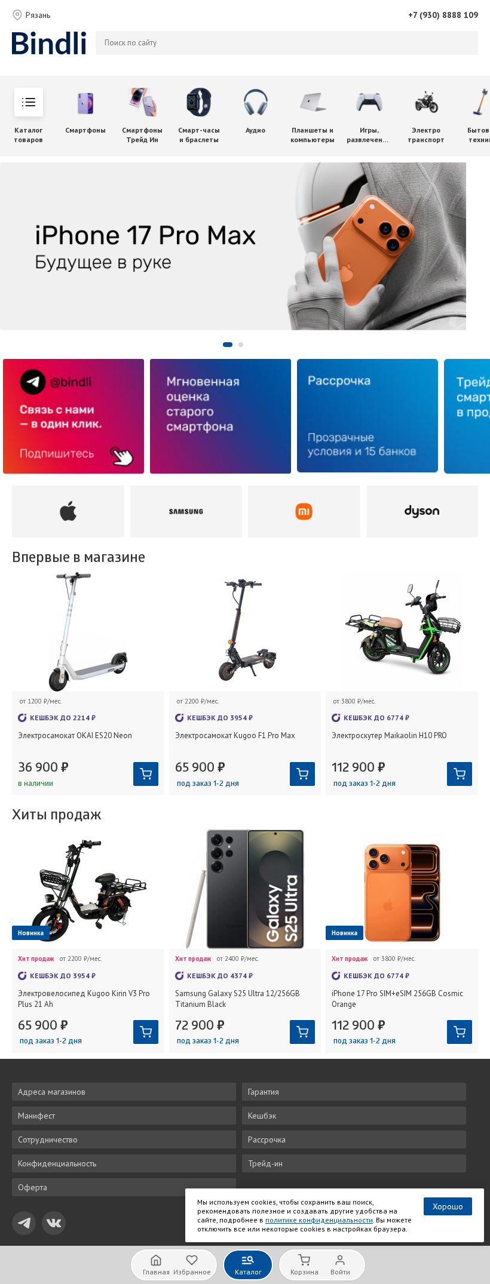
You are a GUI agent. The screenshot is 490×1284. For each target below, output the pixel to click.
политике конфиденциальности (319, 1219)
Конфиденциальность (57, 1163)
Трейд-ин (265, 1163)
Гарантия (263, 1091)
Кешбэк (262, 1115)
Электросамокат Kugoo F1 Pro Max (235, 735)
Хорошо (448, 1206)
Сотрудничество (48, 1139)
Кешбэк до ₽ (63, 717)
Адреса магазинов (51, 1091)
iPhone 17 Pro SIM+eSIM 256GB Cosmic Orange (397, 998)
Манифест (36, 1115)
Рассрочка (267, 1139)
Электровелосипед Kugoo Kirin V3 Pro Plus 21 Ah (84, 998)
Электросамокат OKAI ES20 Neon (75, 735)
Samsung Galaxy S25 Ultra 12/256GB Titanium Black (237, 998)
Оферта (32, 1187)
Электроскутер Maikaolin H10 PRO (389, 735)
